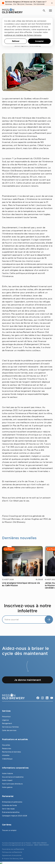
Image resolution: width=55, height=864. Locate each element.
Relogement (7, 723)
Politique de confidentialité (12, 852)
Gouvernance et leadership (12, 777)
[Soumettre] (49, 619)
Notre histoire (7, 773)
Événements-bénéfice (11, 812)
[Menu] (50, 10)
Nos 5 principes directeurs (12, 784)
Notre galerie (7, 787)
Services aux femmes (10, 727)
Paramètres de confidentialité (13, 849)
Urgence (5, 720)
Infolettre (5, 755)
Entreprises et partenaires (12, 802)
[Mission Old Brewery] (12, 10)
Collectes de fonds (9, 805)
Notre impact (7, 780)
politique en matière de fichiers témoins (22, 35)
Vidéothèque (7, 759)
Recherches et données (11, 752)
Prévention (6, 717)
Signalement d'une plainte (11, 855)
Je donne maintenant (27, 679)
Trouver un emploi (9, 830)
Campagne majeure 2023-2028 (14, 816)
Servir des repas (8, 809)
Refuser (15, 41)
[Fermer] (52, 3)
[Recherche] (44, 10)
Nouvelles (6, 745)
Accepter (39, 41)
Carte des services (9, 730)
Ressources (6, 748)
